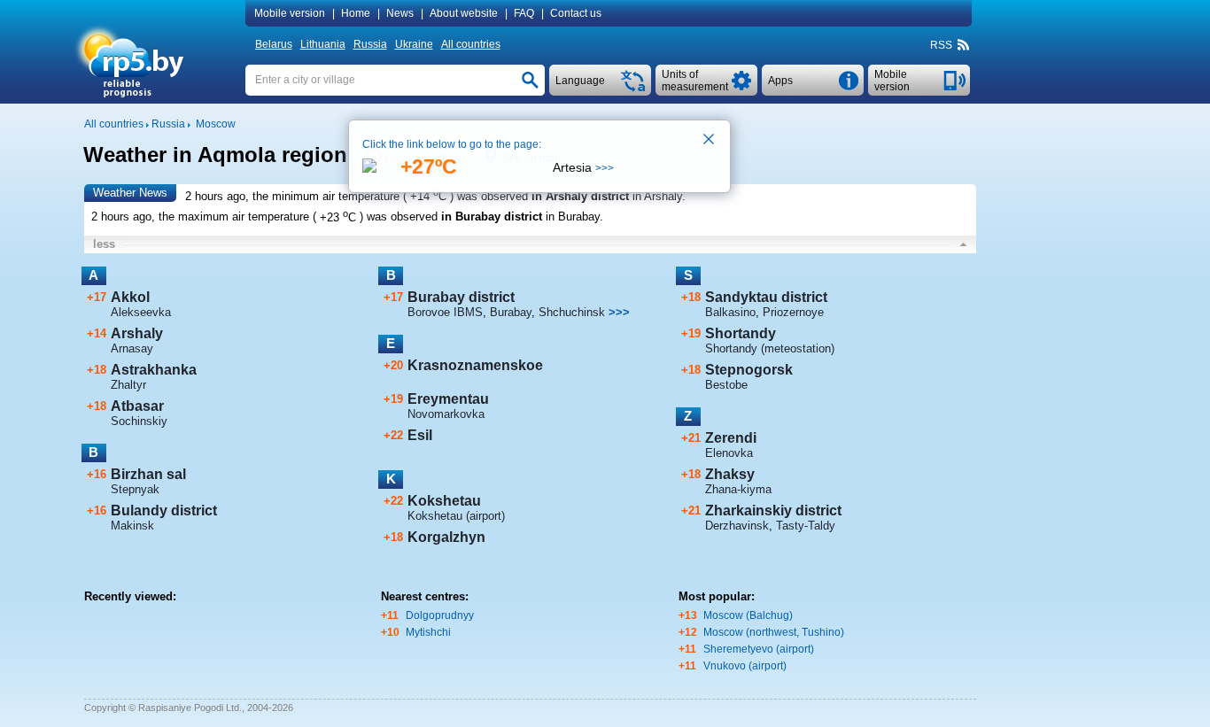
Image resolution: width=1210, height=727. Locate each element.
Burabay (510, 312)
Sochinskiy (139, 421)
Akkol (130, 297)
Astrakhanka (154, 369)
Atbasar (137, 406)
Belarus (273, 44)
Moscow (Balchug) (748, 615)
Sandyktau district (766, 297)
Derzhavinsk (737, 525)
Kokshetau (444, 500)
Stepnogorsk (749, 369)
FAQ (524, 13)
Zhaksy (730, 474)
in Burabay (573, 217)
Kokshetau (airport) (456, 515)
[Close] (709, 141)
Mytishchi (428, 632)
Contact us (575, 13)
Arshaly (137, 333)
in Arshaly (657, 196)
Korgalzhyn (446, 537)
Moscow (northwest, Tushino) (773, 632)
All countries (470, 44)
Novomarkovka (446, 414)
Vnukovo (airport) (745, 666)
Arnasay (132, 348)
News (400, 13)
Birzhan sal (148, 474)
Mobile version (289, 13)
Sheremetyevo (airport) (758, 649)
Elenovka (729, 453)
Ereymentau (448, 398)
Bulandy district (164, 510)
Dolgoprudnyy (440, 615)
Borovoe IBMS (445, 312)
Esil (419, 435)
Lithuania (322, 44)
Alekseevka (141, 312)
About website (464, 13)
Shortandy (740, 333)
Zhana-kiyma (738, 489)
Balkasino (730, 312)
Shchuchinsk (572, 312)
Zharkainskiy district (773, 510)
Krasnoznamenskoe (475, 365)
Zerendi (730, 437)
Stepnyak (135, 489)
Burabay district (461, 297)
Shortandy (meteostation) (769, 348)
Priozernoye (793, 312)
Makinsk (132, 525)
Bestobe (726, 384)
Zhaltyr (128, 384)
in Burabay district (491, 217)
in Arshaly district (580, 196)
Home (355, 13)
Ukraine (414, 44)
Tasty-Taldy (805, 525)
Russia (370, 44)
